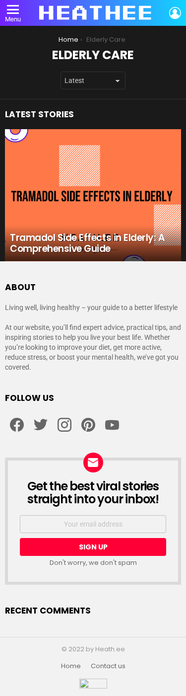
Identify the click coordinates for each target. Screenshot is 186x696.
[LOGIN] (175, 13)
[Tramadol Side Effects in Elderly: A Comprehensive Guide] (93, 195)
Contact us (108, 666)
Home (71, 666)
